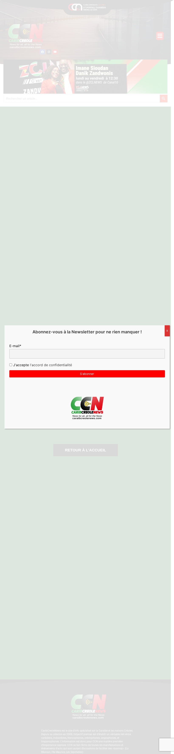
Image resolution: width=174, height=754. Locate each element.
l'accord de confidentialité (50, 365)
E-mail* (15, 346)
